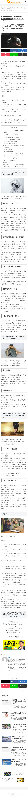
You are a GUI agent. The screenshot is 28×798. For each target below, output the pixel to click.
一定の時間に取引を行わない (12, 143)
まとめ (5, 162)
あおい (10, 657)
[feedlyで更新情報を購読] (9, 674)
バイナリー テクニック (7, 18)
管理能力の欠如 (9, 151)
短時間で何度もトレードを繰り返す (14, 137)
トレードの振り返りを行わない (13, 139)
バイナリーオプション (7, 16)
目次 (12, 127)
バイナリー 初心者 (18, 16)
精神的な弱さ (9, 149)
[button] (22, 54)
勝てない (4, 20)
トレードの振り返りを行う (12, 160)
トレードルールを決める (11, 158)
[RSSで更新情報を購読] (11, 674)
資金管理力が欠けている (11, 141)
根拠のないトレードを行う (12, 134)
